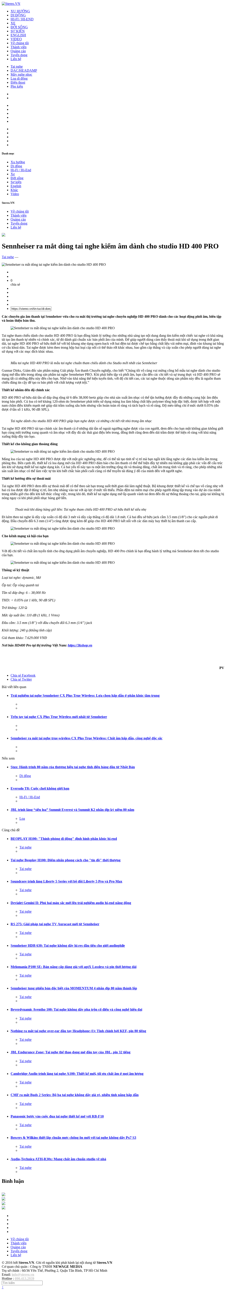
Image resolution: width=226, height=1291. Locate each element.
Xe (13, 174)
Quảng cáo (18, 51)
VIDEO (16, 39)
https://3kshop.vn (80, 645)
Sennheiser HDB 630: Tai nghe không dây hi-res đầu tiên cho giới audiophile (68, 945)
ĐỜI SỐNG (19, 27)
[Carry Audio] (3, 1199)
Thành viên (18, 47)
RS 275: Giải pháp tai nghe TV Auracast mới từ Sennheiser (55, 924)
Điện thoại (18, 82)
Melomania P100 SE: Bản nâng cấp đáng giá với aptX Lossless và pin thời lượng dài (73, 967)
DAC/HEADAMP (24, 70)
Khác (14, 190)
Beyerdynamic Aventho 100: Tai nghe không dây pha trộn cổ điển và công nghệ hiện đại (76, 1009)
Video (15, 194)
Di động (16, 166)
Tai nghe (17, 66)
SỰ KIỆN (18, 31)
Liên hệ (16, 59)
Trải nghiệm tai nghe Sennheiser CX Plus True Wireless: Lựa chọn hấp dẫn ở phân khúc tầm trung (85, 695)
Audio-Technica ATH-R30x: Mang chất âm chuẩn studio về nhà (58, 1159)
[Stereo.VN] (11, 4)
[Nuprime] (3, 1204)
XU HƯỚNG (20, 11)
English (16, 186)
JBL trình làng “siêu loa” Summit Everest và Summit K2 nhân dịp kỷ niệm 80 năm (72, 810)
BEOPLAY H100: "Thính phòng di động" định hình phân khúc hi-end (64, 839)
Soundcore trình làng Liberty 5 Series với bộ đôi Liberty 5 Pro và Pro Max (66, 881)
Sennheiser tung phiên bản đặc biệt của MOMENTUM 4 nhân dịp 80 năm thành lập (74, 988)
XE (13, 23)
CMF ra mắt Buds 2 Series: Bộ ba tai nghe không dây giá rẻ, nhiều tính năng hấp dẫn (75, 1095)
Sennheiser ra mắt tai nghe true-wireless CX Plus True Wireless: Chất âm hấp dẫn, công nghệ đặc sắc (86, 738)
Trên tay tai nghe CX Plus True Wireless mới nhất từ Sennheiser (59, 717)
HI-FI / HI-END (22, 19)
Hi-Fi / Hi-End (21, 170)
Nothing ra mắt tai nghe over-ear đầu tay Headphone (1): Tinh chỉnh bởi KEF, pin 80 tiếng (78, 1031)
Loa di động (19, 78)
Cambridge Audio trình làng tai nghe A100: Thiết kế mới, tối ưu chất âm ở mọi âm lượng (77, 1074)
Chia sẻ (23, 675)
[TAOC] (3, 1208)
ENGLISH (18, 35)
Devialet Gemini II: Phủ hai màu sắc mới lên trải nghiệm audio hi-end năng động (71, 903)
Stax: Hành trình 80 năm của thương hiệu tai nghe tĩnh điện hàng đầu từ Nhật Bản (73, 767)
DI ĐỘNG (18, 15)
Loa (22, 818)
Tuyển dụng (19, 55)
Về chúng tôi (20, 43)
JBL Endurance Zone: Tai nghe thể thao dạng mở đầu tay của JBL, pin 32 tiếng (70, 1052)
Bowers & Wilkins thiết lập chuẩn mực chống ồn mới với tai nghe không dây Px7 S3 (73, 1137)
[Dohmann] (3, 1195)
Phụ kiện (17, 86)
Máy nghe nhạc (21, 74)
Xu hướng (18, 162)
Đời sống (17, 178)
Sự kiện (16, 182)
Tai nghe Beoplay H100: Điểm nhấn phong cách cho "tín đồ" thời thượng (66, 860)
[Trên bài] (3, 235)
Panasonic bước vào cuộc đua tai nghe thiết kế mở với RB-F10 (57, 1116)
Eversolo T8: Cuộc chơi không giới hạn (40, 788)
